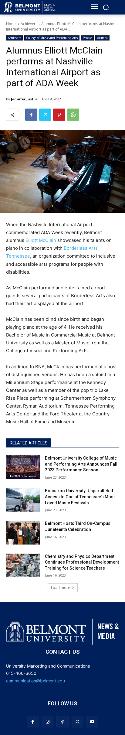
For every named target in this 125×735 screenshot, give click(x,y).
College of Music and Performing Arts (52, 38)
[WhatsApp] (73, 115)
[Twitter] (45, 115)
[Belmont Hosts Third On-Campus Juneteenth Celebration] (23, 532)
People (87, 38)
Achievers (29, 23)
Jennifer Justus (24, 99)
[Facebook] (31, 115)
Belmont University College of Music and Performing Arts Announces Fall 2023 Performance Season (81, 464)
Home (11, 23)
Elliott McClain (40, 240)
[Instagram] (47, 721)
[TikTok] (62, 721)
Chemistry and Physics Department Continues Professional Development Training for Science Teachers (82, 562)
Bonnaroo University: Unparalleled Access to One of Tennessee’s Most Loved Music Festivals (80, 496)
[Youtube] (92, 721)
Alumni (102, 38)
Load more (60, 587)
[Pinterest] (59, 115)
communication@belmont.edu (35, 680)
